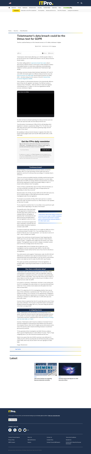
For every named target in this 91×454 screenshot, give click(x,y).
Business (14, 7)
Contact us (49, 437)
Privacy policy (11, 439)
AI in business (41, 10)
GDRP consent (11, 442)
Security (40, 7)
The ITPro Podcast (62, 10)
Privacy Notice (28, 155)
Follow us (45, 53)
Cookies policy (50, 439)
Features (54, 46)
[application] (35, 103)
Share (20, 53)
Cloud (19, 7)
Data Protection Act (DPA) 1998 (25, 75)
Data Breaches (23, 31)
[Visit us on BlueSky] (24, 430)
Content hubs (47, 7)
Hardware (25, 7)
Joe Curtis (38, 46)
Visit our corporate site (54, 415)
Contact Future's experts (14, 437)
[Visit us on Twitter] (14, 430)
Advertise (54, 7)
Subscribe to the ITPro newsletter (28, 10)
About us (30, 437)
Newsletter (52, 53)
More (60, 7)
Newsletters (68, 439)
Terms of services (36, 154)
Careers (29, 442)
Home (9, 31)
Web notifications (32, 439)
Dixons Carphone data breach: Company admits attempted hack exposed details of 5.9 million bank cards (49, 219)
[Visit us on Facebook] (9, 430)
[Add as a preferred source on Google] (12, 419)
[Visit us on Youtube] (19, 430)
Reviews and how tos (51, 10)
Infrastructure (32, 7)
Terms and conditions (71, 437)
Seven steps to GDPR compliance (52, 216)
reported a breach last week (38, 63)
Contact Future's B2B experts (53, 442)
